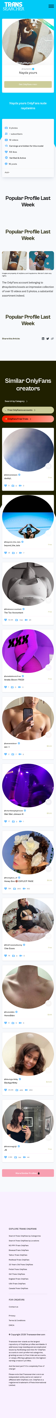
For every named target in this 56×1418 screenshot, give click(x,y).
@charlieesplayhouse (13, 811)
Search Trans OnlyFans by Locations (24, 1241)
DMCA (11, 1325)
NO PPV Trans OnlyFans (19, 1245)
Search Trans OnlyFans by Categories (25, 1236)
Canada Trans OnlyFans (18, 1288)
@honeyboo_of (10, 878)
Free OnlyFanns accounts (20, 410)
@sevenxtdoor (10, 743)
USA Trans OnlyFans (17, 1284)
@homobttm (9, 1012)
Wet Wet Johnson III (13, 814)
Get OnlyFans (28, 84)
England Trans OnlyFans (18, 1279)
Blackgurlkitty (10, 1083)
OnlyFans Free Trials (18, 419)
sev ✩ (7, 747)
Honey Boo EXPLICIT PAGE (18, 881)
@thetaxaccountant (12, 609)
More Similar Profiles (26, 1173)
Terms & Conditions (17, 1320)
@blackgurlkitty (11, 1079)
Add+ (7, 172)
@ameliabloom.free (12, 676)
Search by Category (15, 401)
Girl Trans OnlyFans (17, 1274)
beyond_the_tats (12, 545)
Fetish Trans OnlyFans (18, 1269)
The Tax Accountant (13, 612)
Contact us (13, 1307)
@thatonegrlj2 (10, 1146)
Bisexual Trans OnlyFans (19, 1250)
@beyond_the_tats (12, 542)
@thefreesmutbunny (13, 945)
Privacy (12, 1316)
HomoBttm (9, 1015)
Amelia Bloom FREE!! (14, 680)
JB (5, 1150)
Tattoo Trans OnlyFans (18, 1255)
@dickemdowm (10, 475)
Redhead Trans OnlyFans (19, 1260)
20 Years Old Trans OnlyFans (21, 1265)
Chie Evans (9, 948)
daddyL (7, 478)
